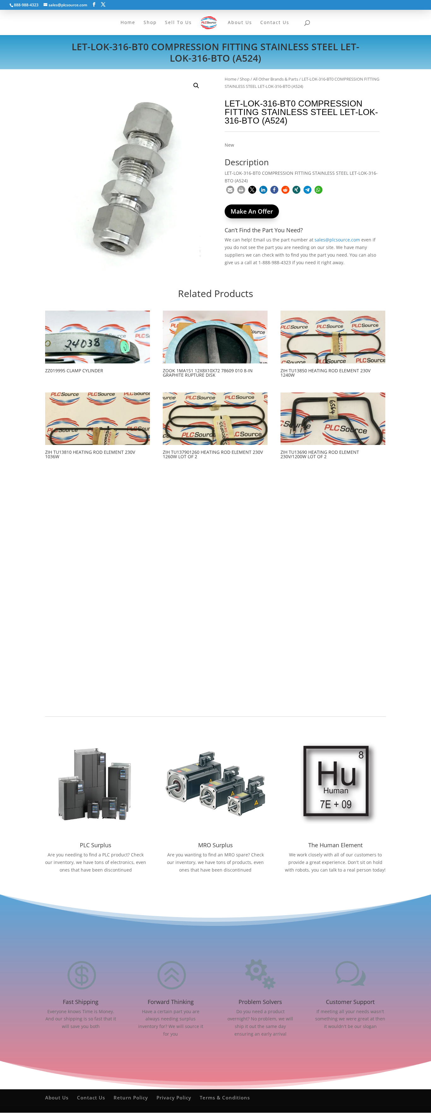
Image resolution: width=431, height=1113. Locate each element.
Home (230, 79)
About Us (56, 1097)
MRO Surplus (215, 845)
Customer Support (350, 1002)
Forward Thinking (171, 1002)
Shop (245, 79)
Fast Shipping (80, 1002)
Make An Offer (252, 211)
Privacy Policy (173, 1097)
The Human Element (335, 845)
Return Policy (131, 1097)
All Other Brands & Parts (275, 79)
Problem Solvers (260, 1002)
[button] (196, 85)
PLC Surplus (95, 845)
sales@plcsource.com (337, 240)
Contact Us (91, 1097)
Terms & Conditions (225, 1097)
